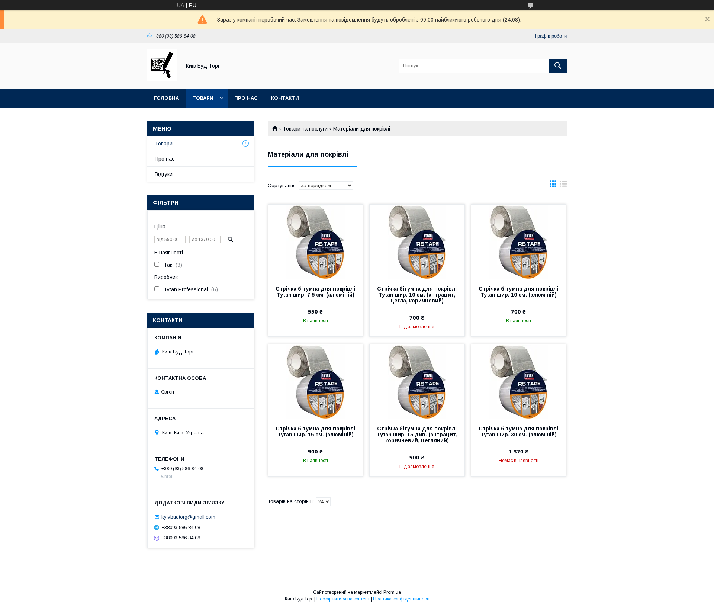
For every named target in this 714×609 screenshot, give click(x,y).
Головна (166, 98)
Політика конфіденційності (401, 599)
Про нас (246, 98)
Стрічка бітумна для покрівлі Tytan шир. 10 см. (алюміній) (518, 292)
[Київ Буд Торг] (162, 79)
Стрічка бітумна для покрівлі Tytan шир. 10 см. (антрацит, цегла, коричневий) (417, 295)
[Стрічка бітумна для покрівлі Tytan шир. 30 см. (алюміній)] (518, 381)
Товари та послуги (305, 129)
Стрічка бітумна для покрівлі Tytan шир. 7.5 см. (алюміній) (315, 292)
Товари (202, 98)
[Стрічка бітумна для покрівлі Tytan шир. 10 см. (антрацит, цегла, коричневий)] (417, 242)
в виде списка (563, 185)
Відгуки (164, 174)
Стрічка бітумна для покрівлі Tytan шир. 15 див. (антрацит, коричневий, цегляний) (417, 434)
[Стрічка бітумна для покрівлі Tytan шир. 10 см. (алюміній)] (518, 242)
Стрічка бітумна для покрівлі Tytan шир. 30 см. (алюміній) (518, 431)
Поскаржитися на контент (343, 599)
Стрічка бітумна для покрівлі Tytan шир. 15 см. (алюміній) (315, 431)
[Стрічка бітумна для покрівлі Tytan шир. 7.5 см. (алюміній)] (315, 242)
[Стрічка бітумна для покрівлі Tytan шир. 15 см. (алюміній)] (315, 381)
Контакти (285, 98)
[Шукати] (558, 66)
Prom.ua (392, 592)
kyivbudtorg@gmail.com (188, 517)
